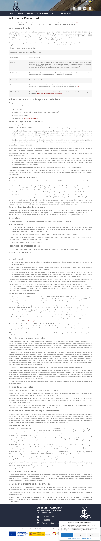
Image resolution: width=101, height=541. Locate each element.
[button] (98, 522)
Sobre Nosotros (42, 13)
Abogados (20, 13)
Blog (53, 13)
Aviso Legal (89, 538)
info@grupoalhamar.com (82, 86)
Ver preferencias (92, 535)
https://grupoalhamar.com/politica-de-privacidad (49, 93)
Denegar (80, 535)
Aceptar (67, 535)
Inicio (11, 13)
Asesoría (30, 13)
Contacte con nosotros (66, 13)
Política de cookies (72, 538)
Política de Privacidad (81, 538)
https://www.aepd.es (30, 321)
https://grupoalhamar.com (84, 23)
